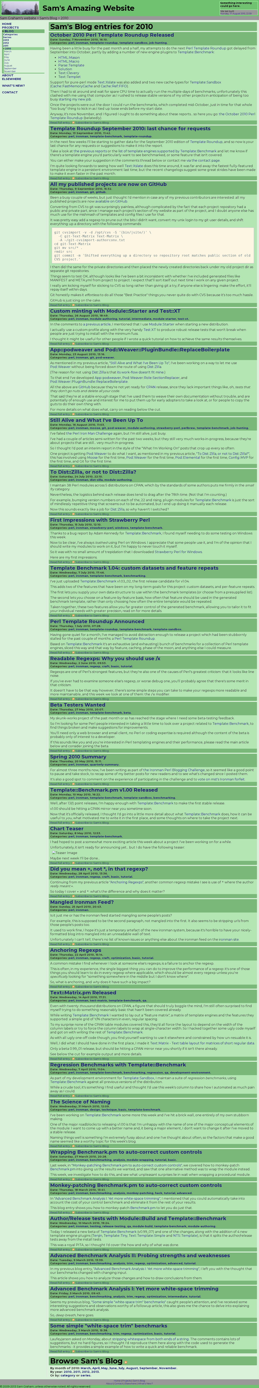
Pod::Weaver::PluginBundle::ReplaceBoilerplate (89, 382)
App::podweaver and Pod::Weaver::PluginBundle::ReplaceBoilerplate (140, 350)
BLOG (9, 31)
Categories (10, 34)
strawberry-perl (168, 428)
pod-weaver (105, 357)
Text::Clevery (68, 73)
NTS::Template (185, 1236)
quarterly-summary (104, 764)
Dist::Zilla (154, 367)
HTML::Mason (69, 58)
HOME (7, 24)
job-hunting (158, 42)
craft (105, 666)
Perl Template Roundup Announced (97, 621)
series (85, 1375)
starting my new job (75, 99)
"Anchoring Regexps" (126, 882)
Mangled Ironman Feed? (82, 902)
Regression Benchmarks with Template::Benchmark (118, 1065)
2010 (8, 48)
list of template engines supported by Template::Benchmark (167, 151)
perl (71, 42)
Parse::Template (71, 65)
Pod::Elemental (187, 457)
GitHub (84, 387)
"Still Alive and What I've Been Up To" (139, 363)
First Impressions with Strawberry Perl (100, 520)
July (6, 62)
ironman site (229, 939)
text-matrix (98, 1000)
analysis (119, 1159)
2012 (6, 43)
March (8, 51)
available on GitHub (111, 201)
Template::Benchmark (196, 52)
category (68, 1375)
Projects (126, 1380)
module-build (143, 1226)
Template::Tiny (115, 1236)
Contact (119, 1383)
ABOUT (8, 75)
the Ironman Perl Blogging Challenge (174, 770)
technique (109, 1109)
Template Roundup (206, 142)
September (10, 68)
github (101, 192)
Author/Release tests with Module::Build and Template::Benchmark (138, 1218)
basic (115, 666)
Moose (92, 457)
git (92, 192)
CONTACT (10, 92)
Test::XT (149, 330)
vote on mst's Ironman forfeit (221, 779)
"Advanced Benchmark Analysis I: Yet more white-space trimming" (107, 1198)
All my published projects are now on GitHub (108, 184)
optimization (121, 957)
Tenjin (97, 1236)
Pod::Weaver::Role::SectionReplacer (151, 378)
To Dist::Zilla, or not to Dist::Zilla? (93, 472)
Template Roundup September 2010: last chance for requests (130, 128)
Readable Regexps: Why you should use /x (105, 658)
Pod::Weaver (60, 367)
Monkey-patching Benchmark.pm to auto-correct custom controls (136, 1185)
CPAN (151, 387)
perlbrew (188, 428)
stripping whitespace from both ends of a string (150, 1339)
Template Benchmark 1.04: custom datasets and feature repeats (134, 568)
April (6, 54)
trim (130, 1263)
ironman (82, 42)
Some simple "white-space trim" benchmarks (108, 1326)
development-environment (190, 1072)
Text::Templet (69, 77)
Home (117, 1380)
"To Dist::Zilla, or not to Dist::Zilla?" (222, 454)
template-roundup (104, 42)
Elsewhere (130, 1383)
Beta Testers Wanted (77, 705)
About (109, 1383)
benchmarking (134, 575)
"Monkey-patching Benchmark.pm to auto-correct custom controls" (126, 1165)
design (95, 1109)
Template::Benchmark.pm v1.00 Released (104, 790)
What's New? (145, 1383)
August (8, 65)
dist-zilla (96, 479)
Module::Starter (161, 324)
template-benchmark (106, 136)
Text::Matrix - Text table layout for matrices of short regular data (202, 1043)
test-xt (183, 318)
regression (155, 1072)
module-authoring (103, 318)
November (10, 71)
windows (121, 527)
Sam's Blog (139, 1380)
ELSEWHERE (11, 79)
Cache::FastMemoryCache (72, 86)
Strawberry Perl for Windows (178, 552)
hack (158, 1193)
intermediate (141, 318)
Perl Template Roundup (206, 48)
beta (127, 712)
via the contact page (203, 160)
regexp (95, 666)
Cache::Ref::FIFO (114, 86)
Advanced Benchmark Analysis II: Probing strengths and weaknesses (140, 1255)
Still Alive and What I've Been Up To (96, 420)
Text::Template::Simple (147, 1236)
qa (144, 1000)
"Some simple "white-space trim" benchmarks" (128, 1302)
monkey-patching (140, 1193)
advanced (184, 1193)
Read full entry (60, 122)
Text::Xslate (106, 82)
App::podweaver (108, 378)
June (7, 60)
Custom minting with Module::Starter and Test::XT (115, 311)
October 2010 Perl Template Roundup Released (112, 35)
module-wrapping (140, 1159)
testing (95, 1226)
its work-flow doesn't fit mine (140, 372)
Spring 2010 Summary (78, 757)
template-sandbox (133, 42)
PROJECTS (10, 27)
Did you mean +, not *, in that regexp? (99, 869)
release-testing (113, 1226)
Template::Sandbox (205, 82)
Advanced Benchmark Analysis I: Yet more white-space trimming (134, 1289)
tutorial (124, 318)
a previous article (97, 324)
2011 (5, 45)
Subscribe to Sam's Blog (92, 122)
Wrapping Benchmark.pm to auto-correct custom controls (126, 1152)
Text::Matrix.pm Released (83, 993)
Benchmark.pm (62, 1169)
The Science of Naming (80, 1102)
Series (7, 37)
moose (95, 428)
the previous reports (90, 151)
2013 (6, 40)
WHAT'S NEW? (13, 85)
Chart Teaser (67, 829)
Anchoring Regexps (75, 950)
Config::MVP (238, 457)
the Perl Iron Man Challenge (89, 433)
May (6, 57)
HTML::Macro (68, 61)
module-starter (164, 318)
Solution (65, 69)
